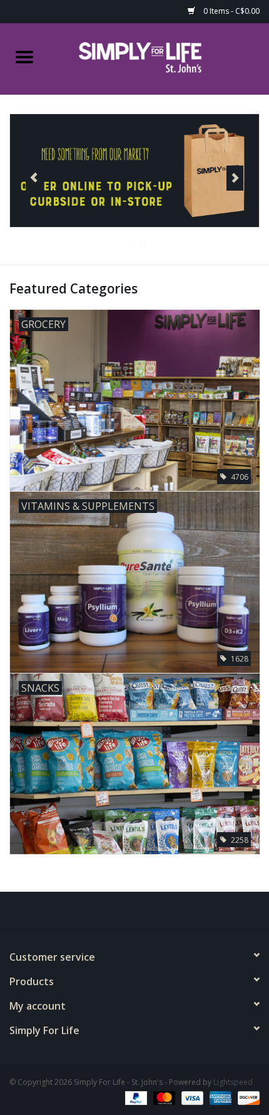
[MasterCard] (163, 1097)
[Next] (234, 178)
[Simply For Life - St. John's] (158, 57)
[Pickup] (134, 170)
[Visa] (191, 1097)
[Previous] (34, 178)
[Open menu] (24, 56)
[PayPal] (135, 1097)
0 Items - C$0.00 (230, 11)
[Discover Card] (246, 1097)
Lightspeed (233, 1082)
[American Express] (219, 1097)
